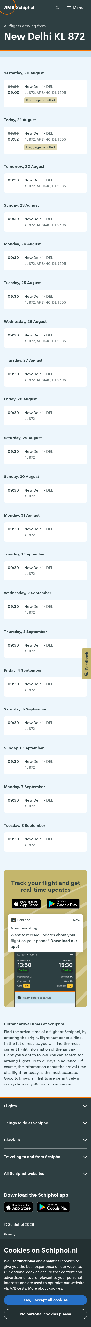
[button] (86, 663)
